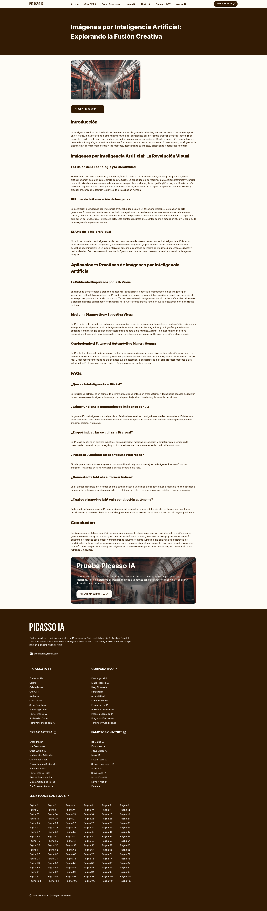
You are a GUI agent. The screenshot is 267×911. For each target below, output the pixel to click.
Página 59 (107, 845)
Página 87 (71, 867)
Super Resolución (111, 4)
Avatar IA (181, 4)
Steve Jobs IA (98, 773)
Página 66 (125, 849)
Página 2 (52, 805)
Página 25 (34, 823)
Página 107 (107, 880)
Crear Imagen (36, 741)
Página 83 (107, 863)
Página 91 (34, 872)
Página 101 (107, 876)
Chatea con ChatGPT (40, 759)
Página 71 (107, 854)
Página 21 (71, 818)
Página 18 (125, 814)
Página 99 (71, 876)
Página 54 (125, 840)
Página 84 (125, 863)
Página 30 (125, 823)
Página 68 (53, 854)
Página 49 (34, 840)
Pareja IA (96, 786)
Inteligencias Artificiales (41, 755)
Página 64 (89, 849)
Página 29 (107, 823)
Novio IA (145, 4)
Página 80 (53, 863)
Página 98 (53, 876)
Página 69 (71, 854)
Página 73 (34, 858)
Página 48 (125, 836)
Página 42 (125, 832)
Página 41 (107, 832)
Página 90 (125, 867)
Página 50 (53, 840)
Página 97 (34, 876)
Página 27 (71, 823)
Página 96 (125, 872)
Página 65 (107, 849)
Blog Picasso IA (99, 687)
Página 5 (106, 805)
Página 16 (89, 814)
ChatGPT (34, 691)
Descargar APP (99, 678)
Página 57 (71, 845)
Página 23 (107, 818)
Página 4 (88, 805)
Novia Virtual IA (99, 781)
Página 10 (89, 809)
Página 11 (106, 809)
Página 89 (107, 867)
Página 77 (107, 858)
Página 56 (53, 845)
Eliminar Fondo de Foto (41, 777)
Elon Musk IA (98, 746)
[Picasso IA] (36, 3)
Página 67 (34, 854)
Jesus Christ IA (99, 750)
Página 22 (89, 818)
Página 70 (89, 854)
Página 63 (71, 849)
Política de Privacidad (102, 709)
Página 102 (125, 876)
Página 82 (89, 863)
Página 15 (71, 814)
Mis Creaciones (37, 746)
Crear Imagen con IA (92, 594)
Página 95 (107, 872)
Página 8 (52, 809)
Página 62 (53, 849)
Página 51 (71, 840)
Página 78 (125, 858)
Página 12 (125, 809)
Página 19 (34, 818)
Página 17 (107, 814)
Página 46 (89, 836)
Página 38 (53, 832)
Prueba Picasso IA (85, 109)
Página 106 (89, 880)
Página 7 (33, 809)
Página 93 (71, 872)
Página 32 (53, 827)
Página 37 (34, 832)
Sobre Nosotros (99, 700)
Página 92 (53, 872)
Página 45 (71, 836)
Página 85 (34, 867)
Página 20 (53, 818)
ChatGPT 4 (90, 4)
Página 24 (125, 818)
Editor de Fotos (37, 768)
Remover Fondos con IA (42, 722)
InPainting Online (38, 709)
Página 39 (71, 832)
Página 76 (89, 858)
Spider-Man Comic (38, 718)
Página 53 (107, 840)
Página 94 (89, 872)
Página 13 (34, 814)
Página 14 (53, 814)
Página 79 (34, 863)
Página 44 (53, 836)
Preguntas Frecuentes (102, 718)
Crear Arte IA (224, 3)
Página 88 (89, 867)
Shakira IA (96, 768)
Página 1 (33, 805)
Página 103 (35, 880)
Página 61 (34, 849)
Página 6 (124, 805)
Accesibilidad (98, 696)
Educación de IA (99, 705)
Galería (32, 682)
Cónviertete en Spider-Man (43, 764)
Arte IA (75, 4)
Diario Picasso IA (100, 682)
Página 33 (71, 827)
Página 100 (89, 876)
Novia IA (131, 4)
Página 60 (125, 845)
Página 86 (53, 867)
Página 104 (53, 880)
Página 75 (71, 858)
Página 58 (89, 845)
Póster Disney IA (38, 714)
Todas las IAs (36, 678)
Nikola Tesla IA (99, 759)
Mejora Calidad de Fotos (42, 781)
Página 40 (89, 832)
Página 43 (34, 836)
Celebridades (36, 687)
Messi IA (95, 755)
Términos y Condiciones (103, 722)
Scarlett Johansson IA (102, 764)
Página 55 (34, 845)
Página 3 (70, 805)
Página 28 (89, 823)
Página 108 (125, 880)
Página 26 (53, 823)
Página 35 (107, 827)
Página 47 (107, 836)
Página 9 (70, 809)
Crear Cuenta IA (37, 750)
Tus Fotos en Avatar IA (41, 786)
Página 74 (53, 858)
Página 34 (89, 827)
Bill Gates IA (97, 741)
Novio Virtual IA (99, 777)
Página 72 (125, 854)
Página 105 (71, 880)
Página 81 (71, 863)
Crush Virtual (35, 700)
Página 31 (34, 827)
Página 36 (125, 827)
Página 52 (89, 840)
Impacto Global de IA (102, 714)
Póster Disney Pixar (39, 773)
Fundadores (97, 691)
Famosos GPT (163, 4)
